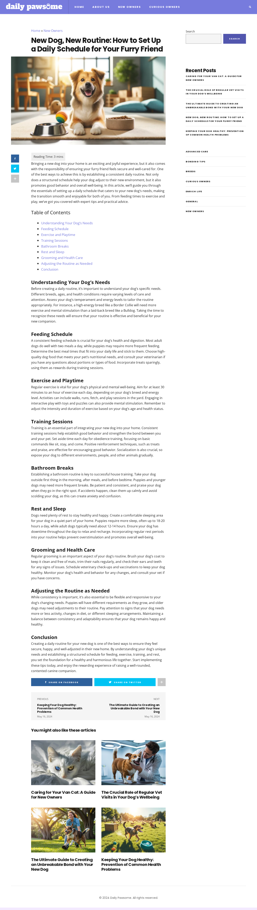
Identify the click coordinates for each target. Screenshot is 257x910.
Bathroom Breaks (55, 246)
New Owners (129, 7)
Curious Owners (164, 7)
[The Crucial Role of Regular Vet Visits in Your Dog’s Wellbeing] (133, 762)
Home (79, 7)
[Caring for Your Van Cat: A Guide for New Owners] (63, 762)
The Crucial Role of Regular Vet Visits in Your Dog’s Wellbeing (131, 795)
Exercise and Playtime (58, 234)
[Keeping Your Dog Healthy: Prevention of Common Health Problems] (133, 830)
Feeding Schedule (55, 228)
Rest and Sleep (52, 252)
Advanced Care (197, 151)
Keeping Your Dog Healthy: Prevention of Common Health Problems (131, 864)
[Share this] (15, 159)
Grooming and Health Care (62, 257)
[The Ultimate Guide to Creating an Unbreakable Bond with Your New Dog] (63, 830)
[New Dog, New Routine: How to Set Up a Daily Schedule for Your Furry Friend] (88, 100)
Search (190, 31)
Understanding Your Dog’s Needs (67, 223)
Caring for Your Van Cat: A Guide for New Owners (63, 795)
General (192, 201)
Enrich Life (194, 191)
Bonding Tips (195, 161)
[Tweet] (15, 169)
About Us (101, 7)
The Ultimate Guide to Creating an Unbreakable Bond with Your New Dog (62, 864)
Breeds (191, 171)
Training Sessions (54, 240)
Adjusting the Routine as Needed (66, 263)
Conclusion (49, 269)
